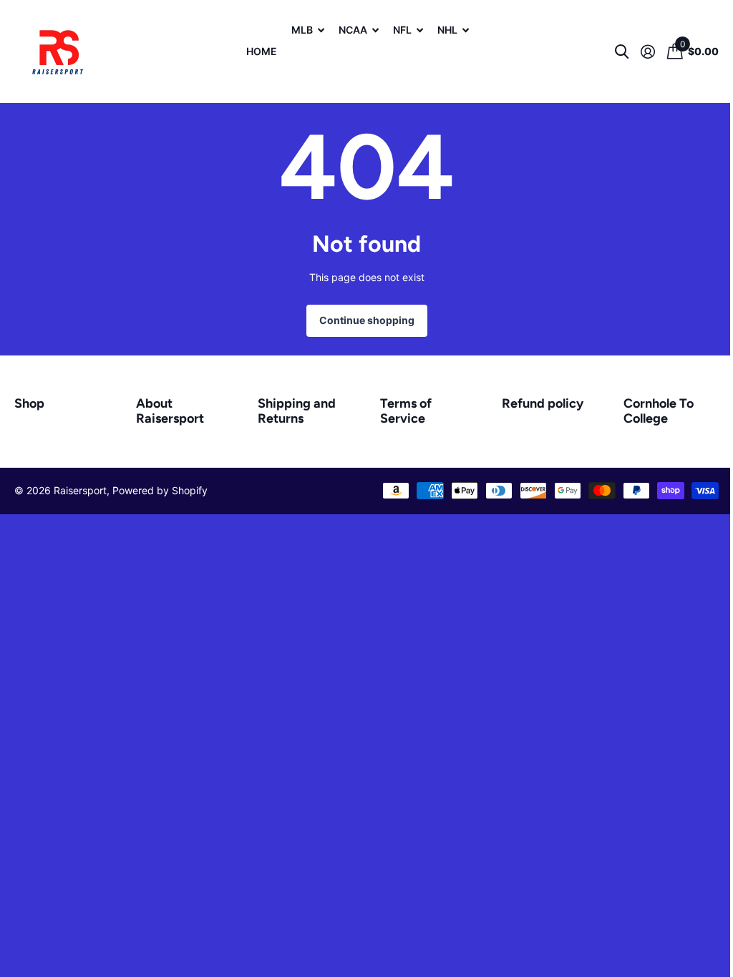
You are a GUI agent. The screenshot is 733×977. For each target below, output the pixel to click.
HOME (261, 51)
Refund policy (542, 403)
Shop (29, 403)
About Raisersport (170, 411)
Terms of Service (406, 411)
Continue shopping (366, 320)
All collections (307, 41)
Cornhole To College (658, 411)
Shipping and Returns (297, 411)
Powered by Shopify (160, 490)
